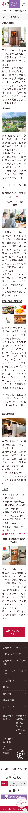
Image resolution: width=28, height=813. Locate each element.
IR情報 (6, 687)
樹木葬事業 (8, 700)
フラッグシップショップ (13, 672)
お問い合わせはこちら (14, 632)
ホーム (5, 11)
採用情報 (7, 680)
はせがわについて (12, 654)
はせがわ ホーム (12, 647)
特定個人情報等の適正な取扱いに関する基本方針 (20, 725)
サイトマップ (9, 706)
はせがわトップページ (12, 534)
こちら (14, 196)
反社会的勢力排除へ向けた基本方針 (7, 746)
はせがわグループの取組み (14, 662)
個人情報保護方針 (7, 718)
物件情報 (7, 693)
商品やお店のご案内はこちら (14, 4)
